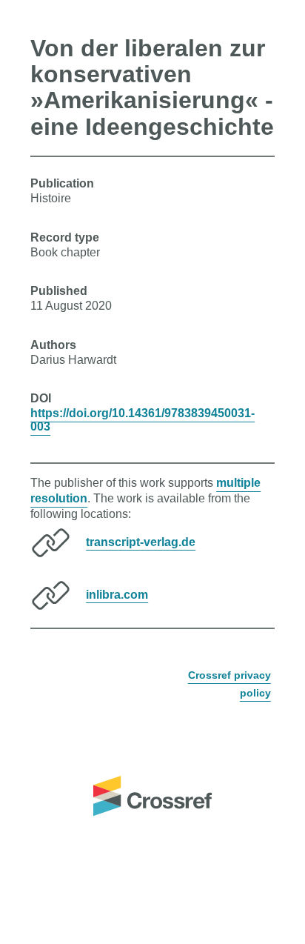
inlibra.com (117, 594)
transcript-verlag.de (140, 541)
